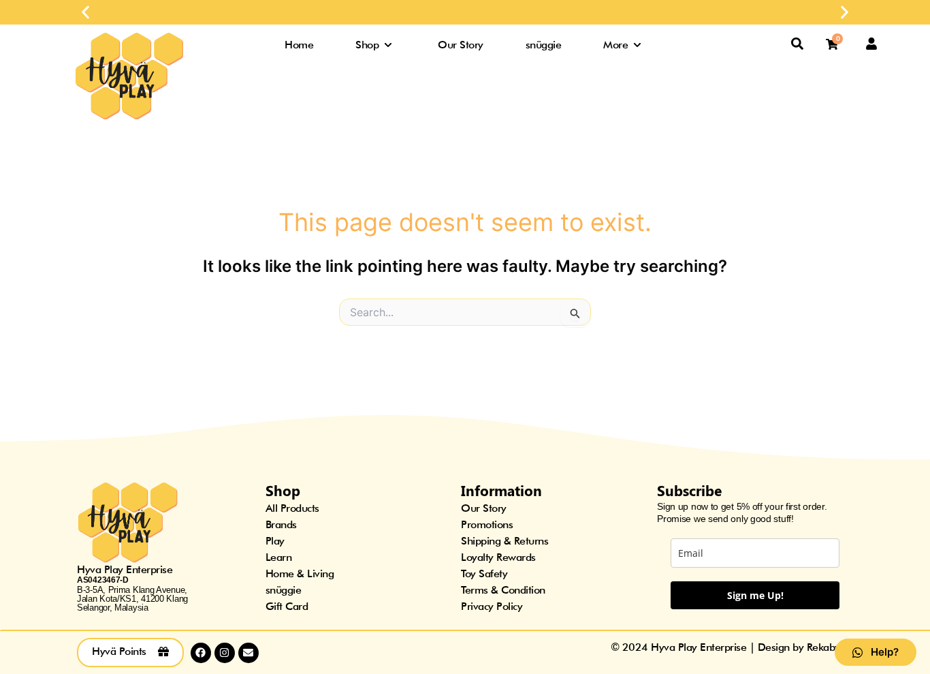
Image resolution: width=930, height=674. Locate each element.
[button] (85, 12)
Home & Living (300, 573)
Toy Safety (484, 573)
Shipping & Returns (504, 540)
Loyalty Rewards (498, 557)
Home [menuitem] (299, 44)
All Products (292, 508)
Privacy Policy (491, 606)
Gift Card (287, 606)
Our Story (484, 508)
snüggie (284, 589)
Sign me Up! (755, 595)
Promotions (487, 524)
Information (501, 490)
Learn (279, 557)
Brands (281, 524)
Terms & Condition (503, 589)
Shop (283, 490)
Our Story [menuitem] (460, 44)
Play (275, 540)
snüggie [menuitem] (544, 44)
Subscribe (689, 490)
